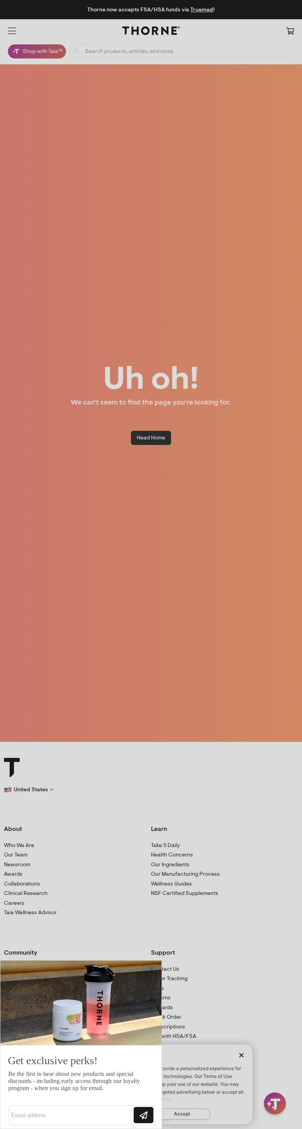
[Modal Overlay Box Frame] (81, 1044)
